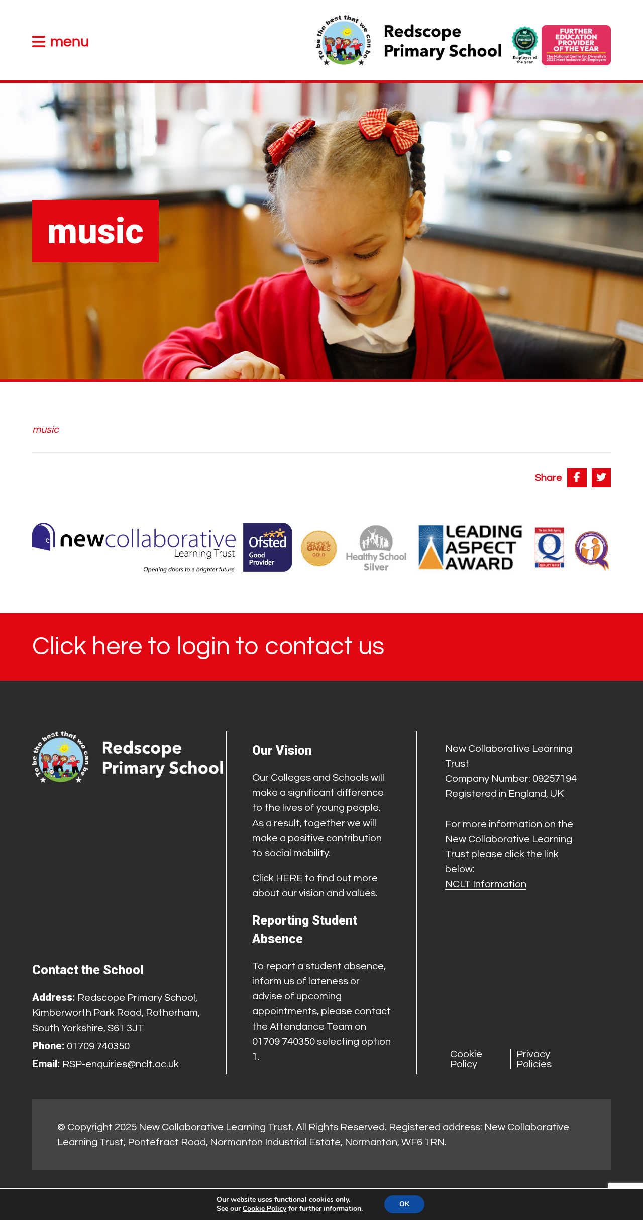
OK (404, 1204)
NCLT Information (485, 884)
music (45, 430)
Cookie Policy (466, 1059)
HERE (289, 878)
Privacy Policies (534, 1059)
